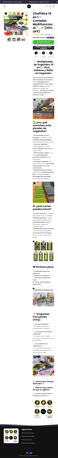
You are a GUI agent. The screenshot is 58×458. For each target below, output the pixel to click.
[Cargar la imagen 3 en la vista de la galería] (19, 39)
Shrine (36, 455)
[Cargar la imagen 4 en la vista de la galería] (23, 39)
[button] (46, 6)
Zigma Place (27, 455)
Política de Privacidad (28, 436)
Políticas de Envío (27, 439)
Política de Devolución (28, 443)
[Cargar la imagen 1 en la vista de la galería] (9, 39)
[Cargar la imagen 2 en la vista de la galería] (14, 39)
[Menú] (4, 6)
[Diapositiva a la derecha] (27, 39)
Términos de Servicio (28, 433)
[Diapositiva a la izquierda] (5, 39)
